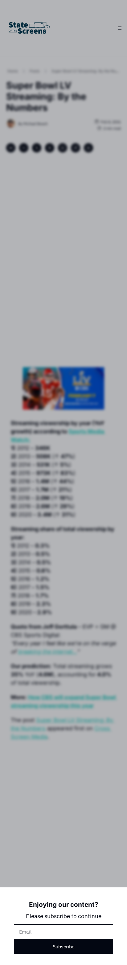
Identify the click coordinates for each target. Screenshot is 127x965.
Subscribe (64, 946)
